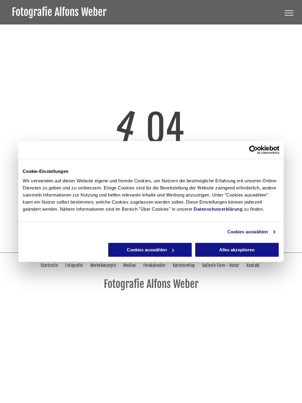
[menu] (289, 13)
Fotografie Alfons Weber (59, 12)
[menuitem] (50, 265)
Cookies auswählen (247, 231)
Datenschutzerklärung (218, 209)
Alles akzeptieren (237, 249)
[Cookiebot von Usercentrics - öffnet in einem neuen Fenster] (253, 149)
